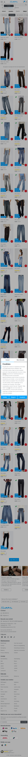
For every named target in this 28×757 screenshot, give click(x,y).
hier (9, 387)
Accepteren (22, 397)
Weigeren (13, 397)
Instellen (5, 397)
